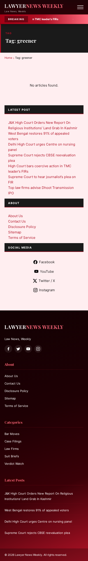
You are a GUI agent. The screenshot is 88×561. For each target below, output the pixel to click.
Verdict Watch (14, 463)
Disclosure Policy (22, 227)
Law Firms (12, 449)
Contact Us (17, 221)
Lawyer (34, 5)
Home (8, 57)
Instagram (47, 290)
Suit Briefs (12, 456)
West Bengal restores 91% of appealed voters (37, 510)
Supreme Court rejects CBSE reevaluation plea (37, 533)
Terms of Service (21, 237)
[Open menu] (80, 7)
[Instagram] (38, 349)
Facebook (47, 262)
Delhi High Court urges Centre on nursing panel (38, 521)
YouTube (47, 271)
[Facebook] (8, 349)
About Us (15, 216)
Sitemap (14, 232)
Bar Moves (12, 434)
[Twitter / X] (18, 349)
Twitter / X (47, 281)
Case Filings (13, 441)
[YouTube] (28, 349)
